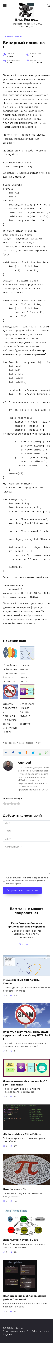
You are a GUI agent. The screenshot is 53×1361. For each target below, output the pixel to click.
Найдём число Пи (14, 1189)
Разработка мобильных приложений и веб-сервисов (26, 925)
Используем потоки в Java (20, 1239)
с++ (39, 743)
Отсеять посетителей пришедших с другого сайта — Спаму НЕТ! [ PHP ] (26, 1035)
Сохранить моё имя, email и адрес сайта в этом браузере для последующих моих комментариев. (27, 880)
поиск (30, 743)
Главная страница (12, 36)
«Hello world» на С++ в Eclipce (22, 1134)
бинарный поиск (14, 743)
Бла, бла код (26, 20)
